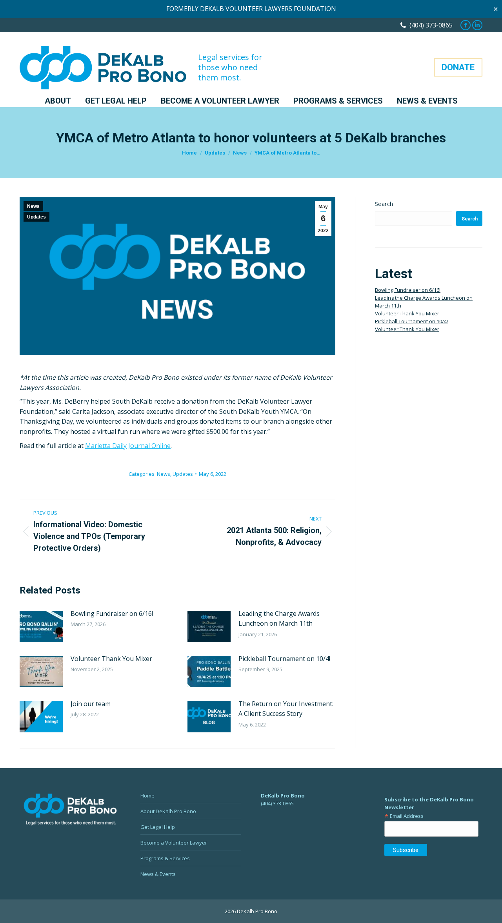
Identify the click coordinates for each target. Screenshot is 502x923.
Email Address (404, 816)
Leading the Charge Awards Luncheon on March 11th (279, 618)
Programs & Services (165, 858)
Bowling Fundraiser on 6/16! (112, 613)
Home (147, 795)
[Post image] (41, 626)
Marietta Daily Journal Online (128, 445)
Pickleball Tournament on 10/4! (284, 658)
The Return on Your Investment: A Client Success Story (285, 708)
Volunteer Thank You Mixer (111, 658)
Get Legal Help (157, 826)
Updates (36, 217)
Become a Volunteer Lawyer (173, 842)
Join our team (91, 703)
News (33, 206)
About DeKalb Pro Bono (168, 811)
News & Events (158, 873)
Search (384, 204)
